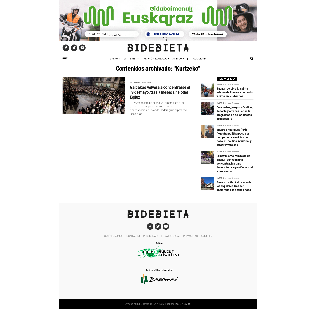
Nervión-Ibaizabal (155, 58)
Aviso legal (172, 236)
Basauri (115, 58)
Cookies (206, 236)
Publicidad (199, 58)
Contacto (133, 236)
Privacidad (190, 236)
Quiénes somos (113, 236)
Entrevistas (132, 58)
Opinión (177, 58)
